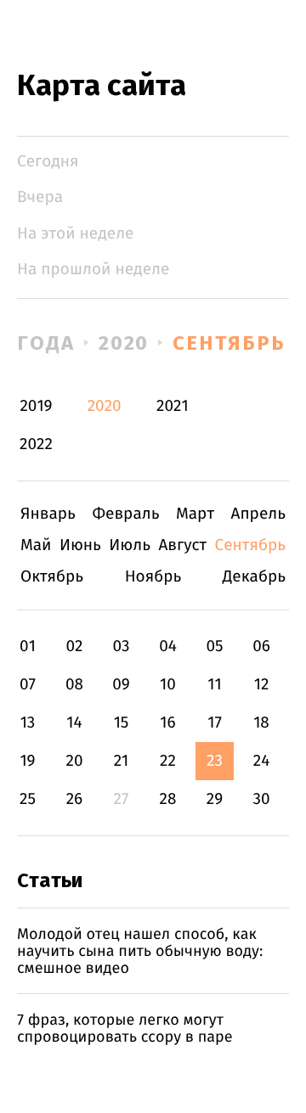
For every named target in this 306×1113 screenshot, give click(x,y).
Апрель (258, 514)
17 (214, 723)
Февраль (125, 514)
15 (121, 723)
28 (168, 799)
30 (260, 799)
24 (261, 761)
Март (195, 514)
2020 (124, 343)
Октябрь (51, 577)
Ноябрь (153, 577)
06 (261, 646)
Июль (129, 545)
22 (168, 761)
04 (168, 646)
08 (74, 684)
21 (121, 761)
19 (27, 761)
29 (215, 799)
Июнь (80, 545)
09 (121, 684)
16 (167, 723)
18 (261, 723)
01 (28, 646)
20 (73, 761)
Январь (48, 514)
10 (168, 684)
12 (261, 684)
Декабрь (254, 577)
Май (36, 545)
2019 (36, 406)
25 (28, 799)
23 (215, 761)
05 (214, 646)
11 (214, 684)
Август (182, 545)
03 (120, 646)
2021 (172, 406)
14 (74, 723)
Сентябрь (229, 343)
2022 (36, 444)
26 (74, 799)
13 (28, 723)
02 (73, 646)
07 (28, 684)
